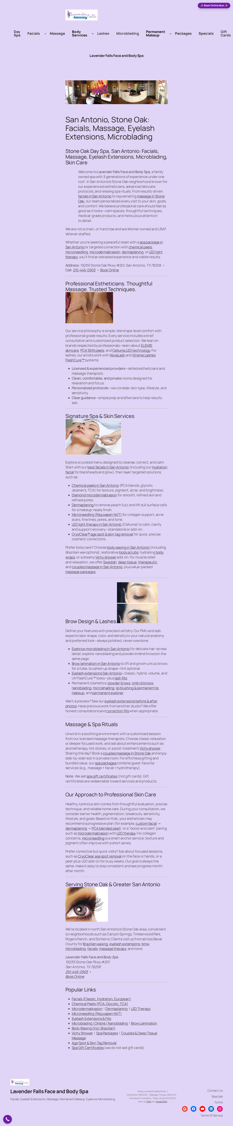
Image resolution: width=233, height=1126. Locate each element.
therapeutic (147, 562)
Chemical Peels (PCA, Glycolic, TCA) (100, 1003)
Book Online (109, 270)
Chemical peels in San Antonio (95, 485)
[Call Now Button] (7, 1119)
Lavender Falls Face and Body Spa (116, 55)
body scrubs (128, 552)
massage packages (80, 571)
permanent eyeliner (107, 692)
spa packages (105, 763)
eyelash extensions (125, 944)
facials (92, 948)
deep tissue (127, 562)
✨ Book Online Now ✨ (214, 5)
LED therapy (126, 833)
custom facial (146, 823)
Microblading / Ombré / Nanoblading (100, 1023)
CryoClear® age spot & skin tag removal (102, 534)
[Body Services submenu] (93, 33)
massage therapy (112, 948)
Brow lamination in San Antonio (96, 663)
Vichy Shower (82, 1033)
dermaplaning (132, 252)
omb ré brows (142, 683)
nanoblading (81, 688)
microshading (103, 688)
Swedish (109, 562)
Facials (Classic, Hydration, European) (101, 999)
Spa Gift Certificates (88, 1047)
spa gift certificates (102, 776)
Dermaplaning (83, 505)
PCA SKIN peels (92, 350)
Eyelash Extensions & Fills (91, 1018)
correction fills (117, 711)
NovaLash (117, 355)
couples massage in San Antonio (97, 567)
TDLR (148, 1101)
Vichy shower (105, 557)
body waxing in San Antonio (128, 547)
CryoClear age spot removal (99, 856)
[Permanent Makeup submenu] (170, 33)
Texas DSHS (161, 1101)
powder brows (119, 683)
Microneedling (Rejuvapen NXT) (97, 514)
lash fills (121, 678)
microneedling (76, 252)
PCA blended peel (106, 828)
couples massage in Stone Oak (127, 753)
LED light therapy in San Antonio (97, 524)
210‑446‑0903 (84, 270)
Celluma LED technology (131, 350)
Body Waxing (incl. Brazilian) (93, 1028)
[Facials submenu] (45, 33)
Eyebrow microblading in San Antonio (101, 648)
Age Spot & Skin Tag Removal (94, 1043)
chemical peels (140, 247)
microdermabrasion (105, 252)
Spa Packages (107, 1033)
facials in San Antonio (95, 196)
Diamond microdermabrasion (94, 495)
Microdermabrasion (87, 1008)
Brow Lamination (144, 1023)
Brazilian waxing (95, 944)
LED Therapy (141, 1008)
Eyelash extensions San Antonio (97, 673)
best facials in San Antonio (108, 467)
